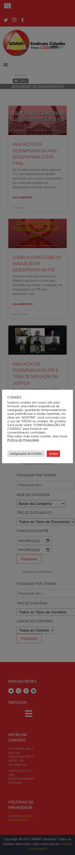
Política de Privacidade (23, 440)
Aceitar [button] (53, 453)
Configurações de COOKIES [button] (26, 453)
